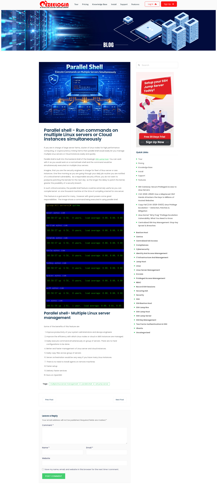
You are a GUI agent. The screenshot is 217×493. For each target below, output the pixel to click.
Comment (48, 425)
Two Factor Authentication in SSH (151, 324)
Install (114, 4)
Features (135, 4)
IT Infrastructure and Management (152, 257)
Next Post (120, 399)
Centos (139, 236)
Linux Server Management (148, 270)
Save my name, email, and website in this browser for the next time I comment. (82, 469)
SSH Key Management (146, 320)
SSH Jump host (102, 159)
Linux (138, 266)
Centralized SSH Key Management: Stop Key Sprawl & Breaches (158, 224)
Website (46, 458)
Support (124, 4)
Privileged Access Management (150, 278)
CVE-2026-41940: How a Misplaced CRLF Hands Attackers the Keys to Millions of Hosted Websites (156, 197)
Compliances (142, 245)
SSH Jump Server (143, 316)
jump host (141, 261)
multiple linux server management (64, 384)
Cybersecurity (142, 249)
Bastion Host (142, 232)
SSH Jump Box (142, 307)
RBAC (138, 282)
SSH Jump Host (143, 311)
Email (89, 448)
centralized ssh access (147, 241)
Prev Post (49, 399)
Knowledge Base (99, 4)
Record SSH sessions (145, 286)
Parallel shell (56, 313)
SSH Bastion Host (144, 303)
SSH (138, 299)
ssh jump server (101, 384)
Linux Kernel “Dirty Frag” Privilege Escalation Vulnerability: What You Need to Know (158, 216)
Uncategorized (143, 332)
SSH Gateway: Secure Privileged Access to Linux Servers (157, 188)
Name (45, 448)
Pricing (85, 4)
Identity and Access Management (151, 253)
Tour (76, 4)
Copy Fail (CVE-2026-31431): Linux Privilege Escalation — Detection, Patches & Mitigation (157, 207)
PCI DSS (139, 274)
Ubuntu (139, 328)
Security (140, 295)
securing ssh (142, 291)
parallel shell (87, 384)
